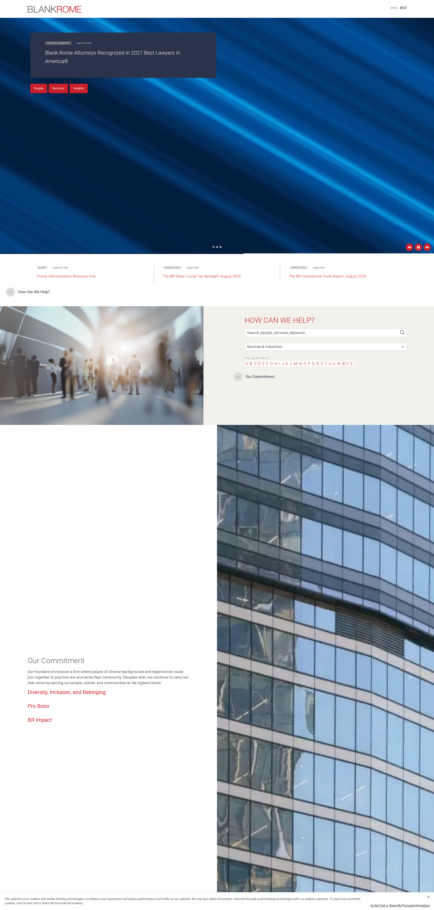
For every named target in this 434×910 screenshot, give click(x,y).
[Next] (427, 247)
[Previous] (409, 247)
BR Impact (40, 720)
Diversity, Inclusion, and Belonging (67, 692)
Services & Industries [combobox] (264, 347)
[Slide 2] (217, 247)
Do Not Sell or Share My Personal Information (400, 905)
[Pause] (418, 247)
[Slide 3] (220, 247)
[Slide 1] (213, 247)
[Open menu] (398, 7)
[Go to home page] (54, 9)
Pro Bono (38, 706)
